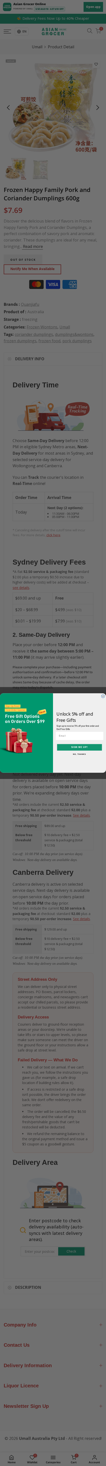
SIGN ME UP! (79, 747)
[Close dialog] (103, 696)
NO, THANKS (79, 754)
